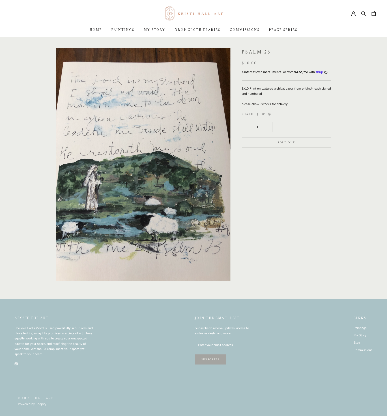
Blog (357, 343)
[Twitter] (263, 114)
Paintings (122, 30)
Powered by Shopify (32, 404)
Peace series (283, 30)
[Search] (363, 13)
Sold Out (286, 142)
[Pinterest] (269, 114)
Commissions (245, 30)
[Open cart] (374, 13)
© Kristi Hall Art (35, 398)
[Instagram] (16, 363)
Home (96, 30)
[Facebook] (257, 114)
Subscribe (210, 359)
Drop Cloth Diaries (197, 30)
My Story (154, 30)
